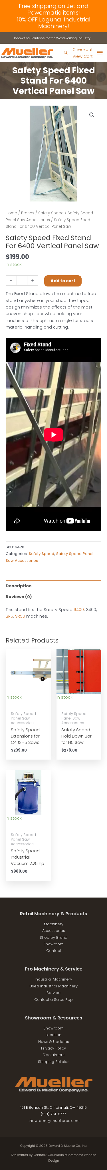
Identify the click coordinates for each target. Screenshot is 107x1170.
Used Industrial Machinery (53, 986)
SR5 (9, 616)
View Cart (82, 56)
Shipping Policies (53, 1061)
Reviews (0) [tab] (19, 597)
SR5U (20, 616)
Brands (27, 213)
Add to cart (63, 281)
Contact (53, 950)
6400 (79, 609)
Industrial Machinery (53, 979)
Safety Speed (51, 213)
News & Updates (53, 1041)
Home (11, 213)
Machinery (53, 924)
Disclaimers (53, 1054)
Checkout (82, 49)
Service (53, 992)
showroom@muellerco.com (54, 1120)
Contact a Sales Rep (53, 999)
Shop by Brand (53, 937)
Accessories (53, 930)
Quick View (28, 703)
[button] (92, 115)
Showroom (53, 944)
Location (53, 1034)
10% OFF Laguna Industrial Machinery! (53, 22)
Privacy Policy (53, 1048)
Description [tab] (19, 586)
